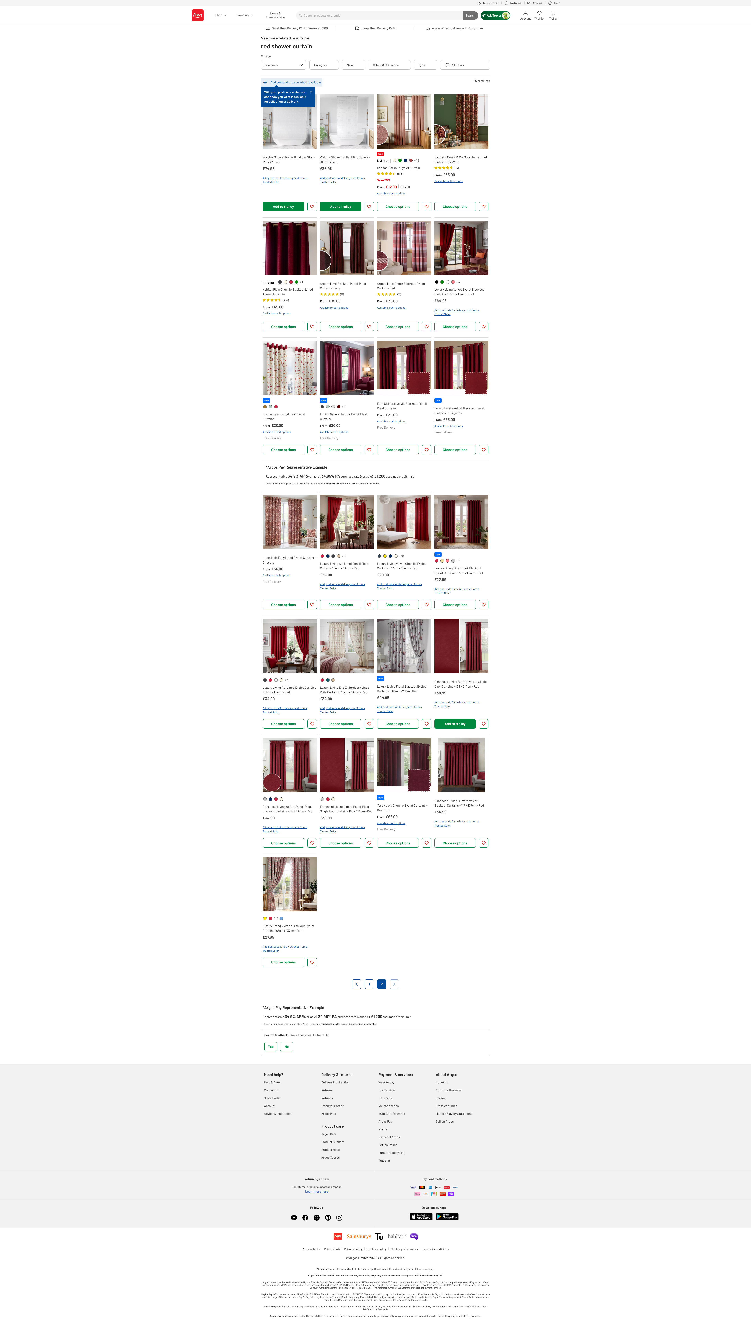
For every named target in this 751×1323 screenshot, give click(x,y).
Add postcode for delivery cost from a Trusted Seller (285, 180)
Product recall (330, 1149)
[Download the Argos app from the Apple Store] (421, 1216)
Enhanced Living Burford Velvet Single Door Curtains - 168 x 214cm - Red (460, 684)
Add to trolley (283, 206)
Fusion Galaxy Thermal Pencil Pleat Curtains (343, 416)
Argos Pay (385, 1121)
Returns (326, 1090)
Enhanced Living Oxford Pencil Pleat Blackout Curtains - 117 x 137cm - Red (287, 809)
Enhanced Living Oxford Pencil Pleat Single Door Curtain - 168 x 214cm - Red (346, 809)
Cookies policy (376, 1249)
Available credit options (391, 193)
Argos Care (329, 1134)
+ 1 (301, 282)
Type (422, 65)
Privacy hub (332, 1249)
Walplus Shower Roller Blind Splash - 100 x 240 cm (345, 159)
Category (320, 65)
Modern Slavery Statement (454, 1113)
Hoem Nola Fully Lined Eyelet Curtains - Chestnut (289, 560)
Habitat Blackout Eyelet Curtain (398, 168)
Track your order (332, 1106)
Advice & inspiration (278, 1113)
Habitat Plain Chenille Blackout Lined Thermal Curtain (288, 291)
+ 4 (458, 282)
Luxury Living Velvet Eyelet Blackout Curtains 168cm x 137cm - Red (459, 291)
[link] (394, 160)
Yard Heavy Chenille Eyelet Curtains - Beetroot (402, 807)
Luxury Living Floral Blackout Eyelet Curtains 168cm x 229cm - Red (401, 688)
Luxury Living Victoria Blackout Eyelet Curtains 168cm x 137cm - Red (288, 928)
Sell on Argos (445, 1121)
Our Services (387, 1090)
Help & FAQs (272, 1082)
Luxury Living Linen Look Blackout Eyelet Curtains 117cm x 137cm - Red (458, 570)
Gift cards (385, 1098)
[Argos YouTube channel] (294, 1217)
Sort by (266, 56)
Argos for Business (449, 1090)
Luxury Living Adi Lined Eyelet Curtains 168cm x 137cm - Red (289, 690)
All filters (457, 65)
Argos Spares (330, 1157)
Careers (441, 1098)
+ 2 (458, 561)
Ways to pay (386, 1082)
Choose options (398, 206)
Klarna (382, 1129)
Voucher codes (388, 1106)
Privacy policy (353, 1249)
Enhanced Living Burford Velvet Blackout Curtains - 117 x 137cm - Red (459, 803)
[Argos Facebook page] (305, 1217)
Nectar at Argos (389, 1137)
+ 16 (416, 160)
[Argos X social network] (316, 1217)
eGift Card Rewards (391, 1113)
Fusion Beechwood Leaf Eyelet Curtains (284, 416)
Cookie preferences (404, 1249)
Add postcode (280, 82)
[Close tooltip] (311, 91)
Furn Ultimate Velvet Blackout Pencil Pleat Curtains (402, 406)
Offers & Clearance (386, 65)
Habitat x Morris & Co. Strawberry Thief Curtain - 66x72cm (460, 159)
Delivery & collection (335, 1082)
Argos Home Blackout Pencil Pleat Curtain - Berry (343, 286)
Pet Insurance (387, 1145)
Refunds (327, 1098)
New (350, 65)
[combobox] (379, 15)
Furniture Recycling (391, 1152)
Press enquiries (446, 1106)
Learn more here (316, 1191)
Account (270, 1106)
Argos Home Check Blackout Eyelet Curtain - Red (401, 286)
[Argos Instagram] (339, 1217)
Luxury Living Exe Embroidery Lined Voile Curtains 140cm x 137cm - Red (344, 690)
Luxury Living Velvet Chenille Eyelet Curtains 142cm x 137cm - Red (401, 566)
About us (442, 1082)
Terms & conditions (435, 1249)
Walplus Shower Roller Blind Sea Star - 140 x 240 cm (289, 159)
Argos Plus (328, 1113)
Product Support (332, 1141)
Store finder (272, 1098)
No (287, 1046)
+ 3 (344, 556)
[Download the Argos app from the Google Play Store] (447, 1216)
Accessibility (311, 1249)
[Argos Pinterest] (328, 1217)
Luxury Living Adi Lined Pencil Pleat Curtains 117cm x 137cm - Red (344, 566)
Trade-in (384, 1160)
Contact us (271, 1090)
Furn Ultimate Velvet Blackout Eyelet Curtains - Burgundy (459, 410)
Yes (271, 1046)
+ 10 (401, 556)
